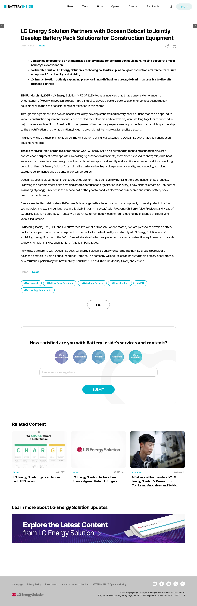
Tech (85, 6)
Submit (98, 389)
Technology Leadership (38, 290)
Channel (133, 6)
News (70, 6)
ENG (183, 6)
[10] (135, 356)
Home (24, 272)
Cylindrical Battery (93, 283)
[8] (117, 356)
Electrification (120, 283)
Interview (137, 472)
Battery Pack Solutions (60, 283)
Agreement (32, 283)
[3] (80, 356)
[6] (99, 356)
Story (99, 6)
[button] (169, 6)
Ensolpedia (153, 6)
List (98, 305)
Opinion (115, 6)
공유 (167, 46)
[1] (61, 356)
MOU (141, 283)
